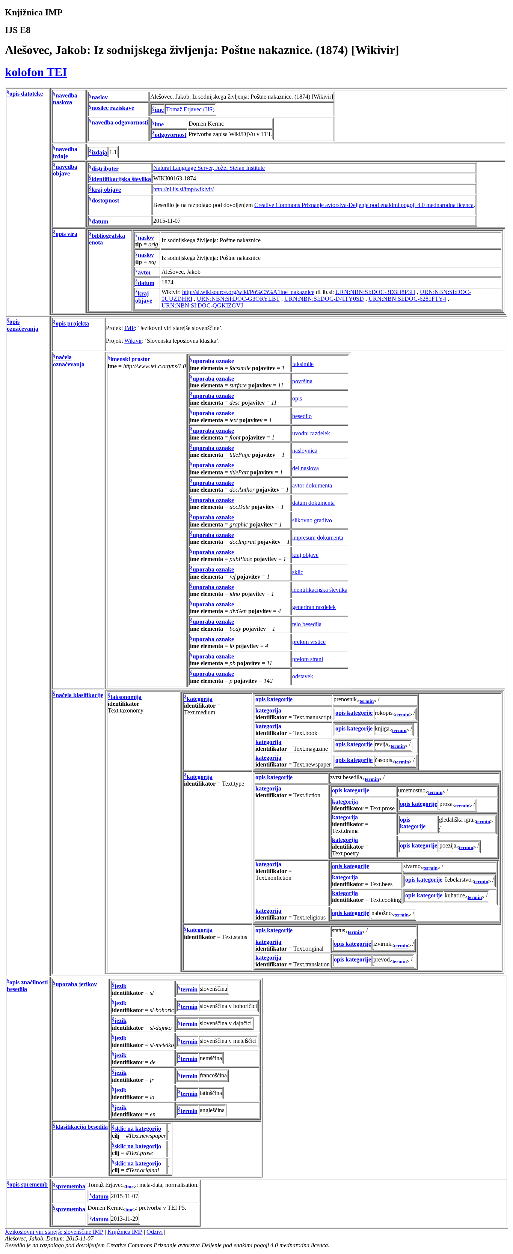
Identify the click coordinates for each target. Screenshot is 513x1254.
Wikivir (133, 341)
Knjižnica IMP (124, 1231)
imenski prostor (130, 359)
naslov (100, 97)
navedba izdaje (65, 152)
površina (302, 381)
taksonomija (126, 697)
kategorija (200, 699)
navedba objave (65, 170)
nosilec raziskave (113, 108)
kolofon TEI (36, 72)
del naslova (305, 468)
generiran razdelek (314, 607)
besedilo (302, 416)
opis (297, 398)
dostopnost (105, 200)
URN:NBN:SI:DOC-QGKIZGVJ (202, 305)
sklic (297, 572)
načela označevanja (68, 361)
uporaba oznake (213, 361)
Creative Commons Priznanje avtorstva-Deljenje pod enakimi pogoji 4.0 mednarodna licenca (364, 205)
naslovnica (304, 450)
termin (366, 701)
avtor (144, 272)
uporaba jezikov (76, 984)
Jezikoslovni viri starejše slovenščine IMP (54, 1231)
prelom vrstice (309, 642)
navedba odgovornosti (120, 122)
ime (159, 110)
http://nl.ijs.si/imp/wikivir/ (183, 189)
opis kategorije (274, 699)
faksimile (303, 364)
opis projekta (72, 324)
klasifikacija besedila (82, 1127)
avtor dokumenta (312, 485)
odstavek (302, 676)
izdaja (99, 153)
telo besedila (306, 624)
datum (100, 221)
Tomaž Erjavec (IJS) (190, 109)
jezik (121, 986)
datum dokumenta (313, 503)
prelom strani (307, 659)
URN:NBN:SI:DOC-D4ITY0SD (324, 299)
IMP (129, 328)
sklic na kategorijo (138, 1129)
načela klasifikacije (79, 695)
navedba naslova (65, 98)
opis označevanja (22, 325)
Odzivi (154, 1231)
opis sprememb (28, 1185)
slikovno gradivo (312, 520)
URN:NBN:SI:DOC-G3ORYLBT (238, 299)
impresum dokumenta (317, 537)
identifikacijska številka (121, 179)
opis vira (66, 234)
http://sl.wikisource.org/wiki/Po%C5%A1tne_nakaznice (248, 292)
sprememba (70, 1187)
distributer (105, 168)
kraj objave (106, 190)
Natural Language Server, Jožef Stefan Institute (209, 168)
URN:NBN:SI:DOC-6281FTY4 (407, 299)
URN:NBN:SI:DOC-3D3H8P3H (375, 292)
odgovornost (170, 135)
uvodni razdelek (311, 433)
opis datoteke (26, 93)
